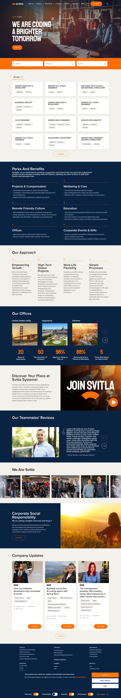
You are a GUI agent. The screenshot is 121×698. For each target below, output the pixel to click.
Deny (105, 686)
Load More (60, 154)
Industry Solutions (60, 659)
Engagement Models (95, 652)
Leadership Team (94, 668)
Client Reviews (93, 656)
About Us (75, 4)
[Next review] (104, 446)
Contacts (96, 4)
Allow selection (105, 680)
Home (14, 17)
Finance (21, 670)
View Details (34, 626)
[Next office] (105, 340)
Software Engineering (95, 650)
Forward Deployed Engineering (28, 659)
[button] (96, 124)
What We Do (48, 4)
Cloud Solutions (58, 650)
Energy (21, 668)
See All (61, 636)
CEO (90, 666)
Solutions (39, 4)
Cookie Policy (81, 677)
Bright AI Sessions (24, 652)
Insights (67, 4)
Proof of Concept (24, 656)
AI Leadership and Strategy (27, 650)
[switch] (55, 694)
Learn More (18, 538)
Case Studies (93, 654)
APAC (83, 4)
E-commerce (23, 665)
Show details (101, 694)
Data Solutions (58, 653)
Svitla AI (30, 4)
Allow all (105, 675)
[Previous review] (104, 438)
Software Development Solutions (63, 655)
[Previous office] (105, 332)
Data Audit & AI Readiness (27, 654)
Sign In (17, 47)
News (55, 668)
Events (56, 666)
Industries (58, 4)
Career (87, 4)
